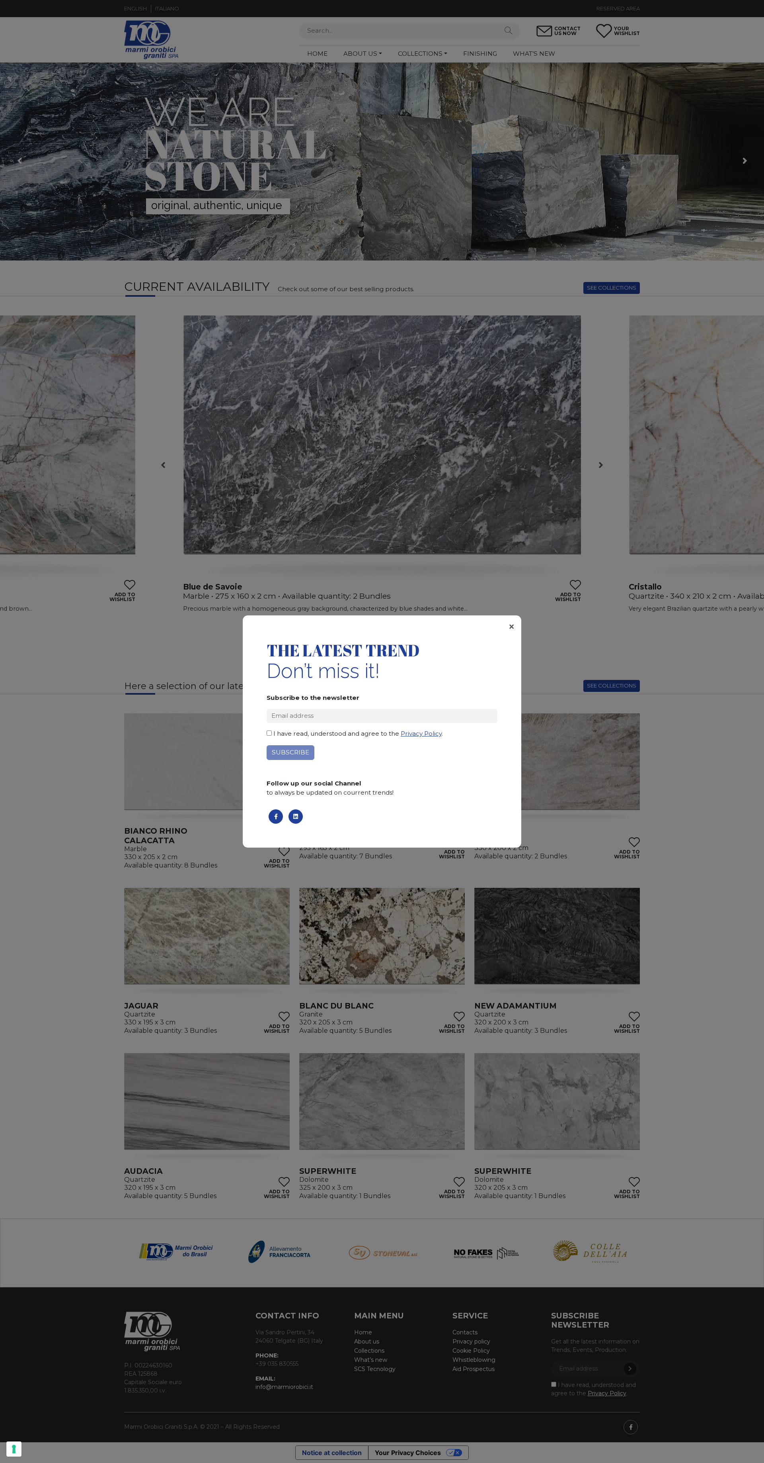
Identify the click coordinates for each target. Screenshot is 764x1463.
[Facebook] (276, 816)
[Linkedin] (295, 816)
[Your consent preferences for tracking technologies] (13, 1449)
